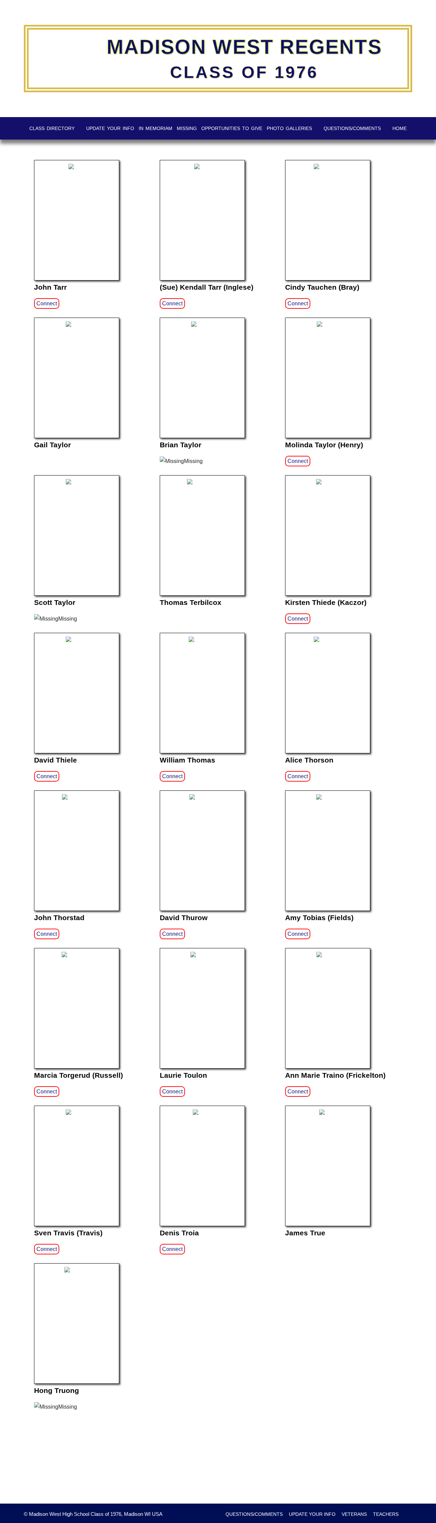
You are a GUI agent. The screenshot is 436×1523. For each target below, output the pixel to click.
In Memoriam (155, 128)
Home (399, 128)
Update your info (110, 128)
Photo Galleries (289, 128)
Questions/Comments (352, 128)
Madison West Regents (244, 47)
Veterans (354, 1514)
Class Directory (52, 128)
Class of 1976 (244, 72)
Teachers (386, 1514)
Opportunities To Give (231, 128)
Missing (187, 128)
